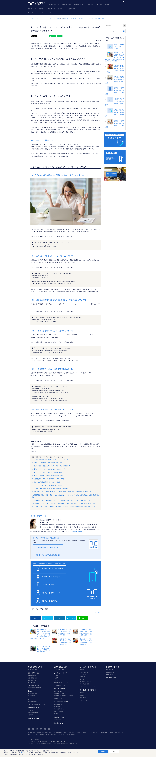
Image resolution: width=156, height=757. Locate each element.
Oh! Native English (76, 531)
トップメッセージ (84, 672)
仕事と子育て (71, 9)
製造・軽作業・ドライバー (34, 678)
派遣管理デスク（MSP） (59, 693)
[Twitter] (33, 729)
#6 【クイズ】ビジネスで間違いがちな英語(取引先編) (47, 475)
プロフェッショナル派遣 (33, 685)
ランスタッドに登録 (32, 669)
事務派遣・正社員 (32, 675)
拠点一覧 (99, 4)
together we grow (84, 700)
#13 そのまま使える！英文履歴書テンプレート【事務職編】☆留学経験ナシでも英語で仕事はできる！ (61, 500)
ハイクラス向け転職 (32, 693)
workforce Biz (57, 719)
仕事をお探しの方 (110, 672)
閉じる (114, 751)
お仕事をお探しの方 (54, 4)
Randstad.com (31, 732)
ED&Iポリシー (91, 732)
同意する (103, 751)
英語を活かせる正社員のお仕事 (48, 547)
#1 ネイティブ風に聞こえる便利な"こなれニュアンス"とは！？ (50, 459)
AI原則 (84, 732)
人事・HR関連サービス (60, 688)
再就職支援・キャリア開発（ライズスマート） (65, 695)
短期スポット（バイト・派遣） (61, 682)
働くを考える (61, 9)
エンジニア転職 (31, 695)
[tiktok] (49, 729)
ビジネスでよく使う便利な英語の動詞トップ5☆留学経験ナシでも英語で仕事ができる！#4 (114, 79)
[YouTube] (41, 729)
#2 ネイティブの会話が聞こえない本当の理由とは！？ (47, 462)
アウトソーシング (58, 680)
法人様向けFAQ (58, 723)
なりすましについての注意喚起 (36, 734)
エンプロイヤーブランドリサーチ (88, 686)
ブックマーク (71, 618)
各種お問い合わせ (112, 667)
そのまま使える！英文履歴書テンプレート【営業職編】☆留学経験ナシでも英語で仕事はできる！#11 (85, 633)
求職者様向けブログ (33, 707)
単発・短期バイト (32, 680)
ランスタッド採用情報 (88, 690)
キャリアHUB (49, 13)
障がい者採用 (83, 697)
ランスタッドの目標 (84, 684)
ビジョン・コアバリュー (85, 681)
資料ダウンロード (58, 704)
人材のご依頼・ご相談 (59, 669)
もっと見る (97, 612)
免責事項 (39, 732)
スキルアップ (51, 9)
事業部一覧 (82, 676)
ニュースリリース (84, 674)
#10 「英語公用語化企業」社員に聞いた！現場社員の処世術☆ (50, 488)
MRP (80, 732)
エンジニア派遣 (31, 682)
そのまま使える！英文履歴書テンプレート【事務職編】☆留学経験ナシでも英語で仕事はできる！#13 (114, 90)
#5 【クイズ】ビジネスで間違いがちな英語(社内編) (47, 472)
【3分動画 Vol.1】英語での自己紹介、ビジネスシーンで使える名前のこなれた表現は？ (114, 101)
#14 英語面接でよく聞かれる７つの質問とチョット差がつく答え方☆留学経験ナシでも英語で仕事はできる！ (63, 503)
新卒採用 (82, 695)
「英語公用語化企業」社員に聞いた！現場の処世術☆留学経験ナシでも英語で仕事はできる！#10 (114, 112)
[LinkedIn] (37, 729)
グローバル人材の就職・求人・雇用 (36, 704)
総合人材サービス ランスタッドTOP (36, 13)
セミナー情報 (57, 706)
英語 (62, 18)
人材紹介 (56, 678)
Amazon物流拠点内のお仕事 (34, 687)
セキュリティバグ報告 (101, 732)
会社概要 (82, 669)
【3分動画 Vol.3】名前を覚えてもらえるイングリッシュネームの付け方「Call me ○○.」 (114, 68)
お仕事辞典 (30, 715)
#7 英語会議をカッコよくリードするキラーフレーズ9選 (48, 479)
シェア (36, 618)
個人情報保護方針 (58, 732)
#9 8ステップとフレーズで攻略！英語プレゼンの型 (47, 485)
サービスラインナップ (60, 673)
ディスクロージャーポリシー (71, 732)
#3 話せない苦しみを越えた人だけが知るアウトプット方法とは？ (51, 466)
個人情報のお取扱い (47, 732)
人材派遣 (56, 675)
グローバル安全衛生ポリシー (53, 734)
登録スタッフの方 (110, 669)
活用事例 (56, 713)
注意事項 (111, 732)
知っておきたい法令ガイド (60, 709)
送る (82, 618)
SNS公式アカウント (112, 678)
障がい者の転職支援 (32, 701)
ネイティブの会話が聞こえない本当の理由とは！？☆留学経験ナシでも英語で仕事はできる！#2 (85, 18)
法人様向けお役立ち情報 (61, 701)
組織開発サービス (58, 698)
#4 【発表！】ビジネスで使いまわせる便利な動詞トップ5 (49, 469)
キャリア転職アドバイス (33, 712)
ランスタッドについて (79, 4)
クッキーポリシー (119, 732)
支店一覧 (82, 679)
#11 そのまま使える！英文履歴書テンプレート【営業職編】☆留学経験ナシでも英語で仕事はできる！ (61, 492)
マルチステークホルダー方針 (68, 734)
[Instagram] (45, 729)
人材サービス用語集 (58, 711)
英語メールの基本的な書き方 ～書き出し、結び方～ (119, 46)
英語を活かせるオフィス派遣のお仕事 (48, 555)
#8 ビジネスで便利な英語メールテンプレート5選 (46, 482)
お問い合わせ (91, 4)
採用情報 (107, 4)
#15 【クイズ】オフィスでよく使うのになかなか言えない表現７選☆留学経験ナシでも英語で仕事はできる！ (63, 506)
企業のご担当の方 (66, 4)
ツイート (47, 618)
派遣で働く (42, 9)
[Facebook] (29, 729)
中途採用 (82, 692)
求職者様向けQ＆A (33, 718)
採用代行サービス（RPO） (60, 691)
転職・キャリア (32, 9)
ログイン (126, 1)
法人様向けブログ (59, 717)
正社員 (30, 691)
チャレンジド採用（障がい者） (61, 685)
